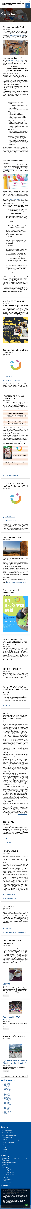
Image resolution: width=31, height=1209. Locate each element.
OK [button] (26, 1205)
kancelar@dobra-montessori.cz (11, 1162)
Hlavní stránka (6, 17)
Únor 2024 (6, 1103)
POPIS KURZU (8, 705)
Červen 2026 (7, 1083)
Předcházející (7, 1076)
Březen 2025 (7, 1096)
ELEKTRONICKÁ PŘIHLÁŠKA (12, 380)
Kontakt (5, 1149)
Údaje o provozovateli (8, 1142)
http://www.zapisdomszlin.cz (17, 35)
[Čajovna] (15, 974)
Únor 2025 (6, 1097)
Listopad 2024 (7, 1099)
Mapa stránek (6, 1144)
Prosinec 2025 (7, 1089)
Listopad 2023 (7, 1104)
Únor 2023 (6, 1108)
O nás (4, 1147)
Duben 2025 (7, 1094)
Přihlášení (26, 1)
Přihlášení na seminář (10, 894)
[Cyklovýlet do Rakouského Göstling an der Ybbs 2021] (15, 1051)
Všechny (6, 1113)
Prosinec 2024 (7, 1098)
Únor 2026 (6, 1087)
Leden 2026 (6, 1088)
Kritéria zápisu (8, 842)
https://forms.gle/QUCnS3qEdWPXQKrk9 (16, 582)
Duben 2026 (7, 1084)
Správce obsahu (7, 1130)
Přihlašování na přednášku (11, 475)
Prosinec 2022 (7, 1111)
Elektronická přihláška (10, 520)
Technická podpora (8, 1132)
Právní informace (7, 1137)
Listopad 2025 (7, 1090)
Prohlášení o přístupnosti (9, 1135)
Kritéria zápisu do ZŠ (10, 517)
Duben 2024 (7, 1102)
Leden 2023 (6, 1109)
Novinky (5, 1152)
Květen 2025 (7, 1093)
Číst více (5, 995)
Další (23, 1076)
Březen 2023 (7, 1107)
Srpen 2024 (6, 1101)
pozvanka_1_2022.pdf (10, 898)
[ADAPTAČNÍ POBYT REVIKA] (15, 1007)
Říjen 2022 (6, 1112)
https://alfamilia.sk (22, 814)
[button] (27, 5)
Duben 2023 (7, 1106)
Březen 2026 (7, 1085)
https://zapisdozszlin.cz (8, 169)
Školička (15, 17)
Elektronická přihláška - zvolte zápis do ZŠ (15, 932)
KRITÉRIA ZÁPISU (9, 376)
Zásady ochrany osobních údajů (11, 1140)
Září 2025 (6, 1092)
